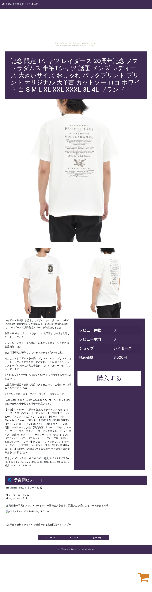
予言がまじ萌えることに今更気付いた (25, 4)
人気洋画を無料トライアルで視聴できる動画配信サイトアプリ (38, 524)
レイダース (123, 348)
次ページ (97, 537)
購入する (109, 378)
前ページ (50, 537)
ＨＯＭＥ (74, 537)
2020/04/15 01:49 (39, 511)
